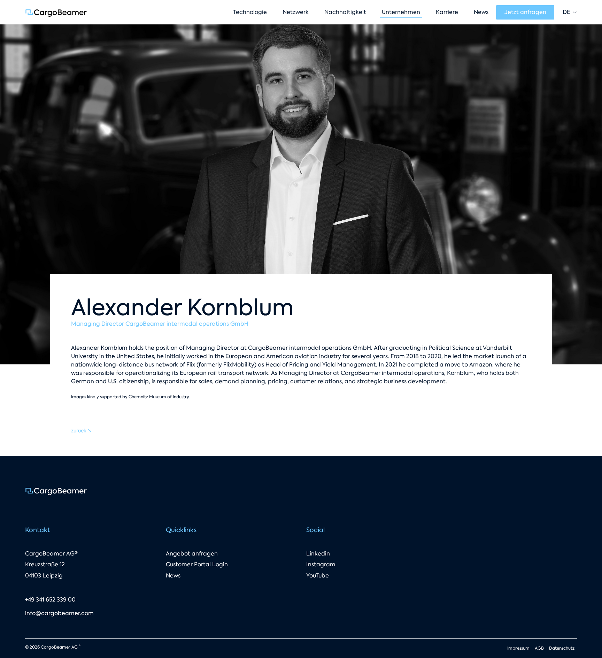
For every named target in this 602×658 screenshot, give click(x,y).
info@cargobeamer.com (59, 613)
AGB (539, 648)
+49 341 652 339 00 (50, 599)
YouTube (317, 575)
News (173, 575)
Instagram (320, 564)
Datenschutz (561, 648)
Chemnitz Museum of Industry (159, 397)
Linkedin (318, 553)
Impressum (518, 648)
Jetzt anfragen (525, 12)
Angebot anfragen (192, 553)
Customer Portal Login (197, 564)
